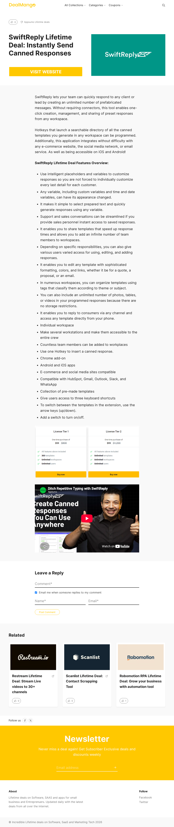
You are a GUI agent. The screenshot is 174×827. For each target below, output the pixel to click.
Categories (96, 5)
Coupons (114, 5)
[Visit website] (53, 685)
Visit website (46, 71)
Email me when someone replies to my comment (70, 592)
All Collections (74, 5)
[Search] (163, 5)
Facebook (145, 797)
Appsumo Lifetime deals (37, 22)
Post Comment (47, 612)
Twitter (143, 802)
